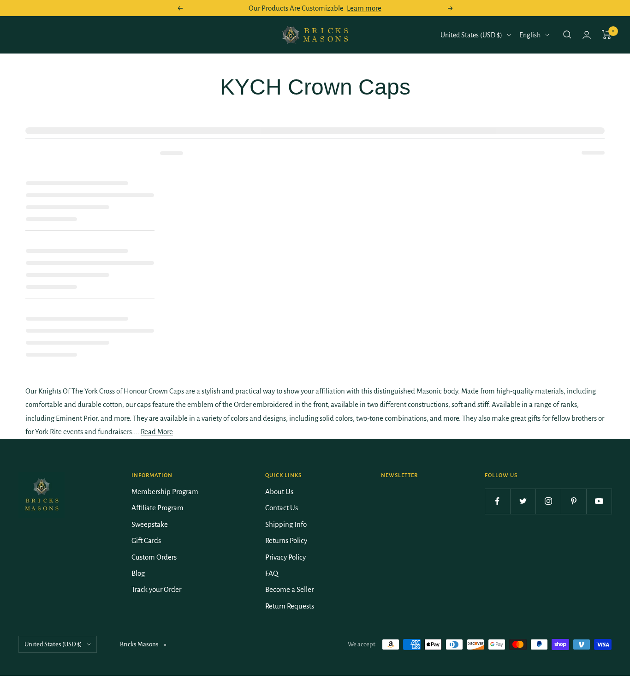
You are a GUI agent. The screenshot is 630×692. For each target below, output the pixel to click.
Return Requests (289, 606)
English (530, 35)
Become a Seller (289, 589)
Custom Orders (154, 557)
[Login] (586, 35)
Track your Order (156, 589)
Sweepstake (149, 524)
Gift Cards (146, 540)
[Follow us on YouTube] (599, 501)
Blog (138, 573)
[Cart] (607, 34)
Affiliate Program (157, 508)
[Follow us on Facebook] (497, 501)
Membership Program (164, 491)
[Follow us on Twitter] (522, 501)
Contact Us (281, 508)
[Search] (567, 34)
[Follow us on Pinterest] (573, 501)
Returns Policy (286, 540)
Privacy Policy (285, 557)
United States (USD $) (471, 35)
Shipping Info (286, 524)
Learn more (364, 8)
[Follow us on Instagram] (548, 501)
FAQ (271, 573)
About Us (279, 491)
